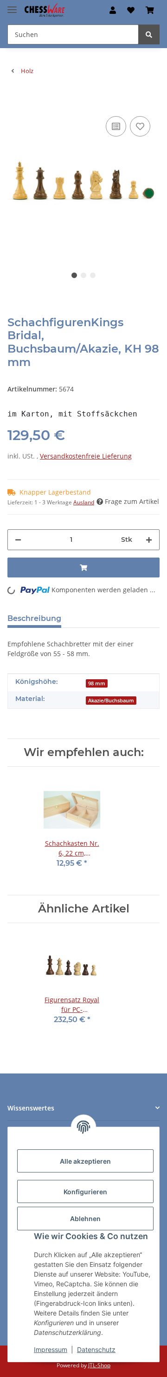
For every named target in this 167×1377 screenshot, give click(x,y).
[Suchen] (149, 34)
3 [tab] (93, 275)
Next (137, 181)
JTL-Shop (99, 1365)
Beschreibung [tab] (34, 618)
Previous (30, 181)
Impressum (50, 1349)
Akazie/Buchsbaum (111, 700)
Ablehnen (85, 1218)
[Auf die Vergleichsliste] (116, 126)
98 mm (96, 683)
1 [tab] (74, 275)
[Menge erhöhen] (149, 540)
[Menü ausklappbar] (12, 6)
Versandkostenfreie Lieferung (86, 456)
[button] (113, 10)
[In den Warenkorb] (14, 100)
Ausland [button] (83, 502)
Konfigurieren (85, 1192)
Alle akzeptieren (85, 1161)
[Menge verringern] (18, 540)
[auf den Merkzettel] (140, 126)
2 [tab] (83, 275)
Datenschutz (96, 1349)
